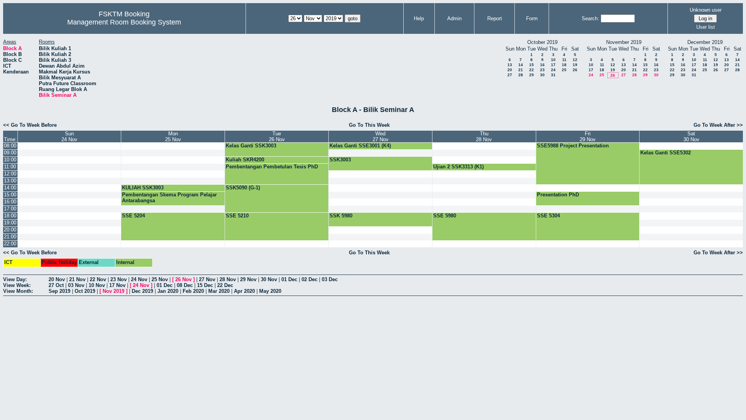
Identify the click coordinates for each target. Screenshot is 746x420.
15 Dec (205, 285)
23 (542, 70)
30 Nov (269, 279)
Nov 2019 (113, 291)
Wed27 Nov (381, 136)
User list (705, 27)
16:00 (10, 202)
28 (520, 75)
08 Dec (185, 285)
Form (532, 18)
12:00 (10, 174)
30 (542, 75)
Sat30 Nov (691, 136)
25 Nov (160, 279)
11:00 (10, 167)
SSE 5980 (444, 216)
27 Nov (207, 279)
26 (575, 70)
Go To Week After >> (718, 125)
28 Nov (228, 279)
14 (520, 65)
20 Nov (57, 279)
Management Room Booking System (124, 22)
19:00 (10, 223)
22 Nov (98, 279)
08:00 (10, 146)
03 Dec (330, 279)
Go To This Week (369, 125)
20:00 (10, 230)
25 (564, 70)
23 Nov (118, 279)
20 (509, 70)
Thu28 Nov (484, 136)
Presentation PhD (558, 195)
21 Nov (77, 279)
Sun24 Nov (69, 136)
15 (531, 65)
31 (553, 75)
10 (553, 60)
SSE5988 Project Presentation (573, 146)
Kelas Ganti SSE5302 (665, 153)
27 (509, 75)
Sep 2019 (59, 291)
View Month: (18, 291)
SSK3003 (340, 160)
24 (553, 70)
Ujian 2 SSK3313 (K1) (458, 167)
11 (564, 60)
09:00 (10, 153)
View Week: (17, 285)
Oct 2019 (85, 291)
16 (542, 65)
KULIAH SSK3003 (143, 188)
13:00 (10, 181)
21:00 (10, 237)
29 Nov (248, 279)
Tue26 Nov (277, 136)
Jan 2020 (167, 291)
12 (575, 60)
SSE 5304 (548, 216)
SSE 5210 (237, 216)
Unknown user (706, 10)
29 (531, 75)
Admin (454, 18)
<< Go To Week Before (30, 125)
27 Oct (56, 285)
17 (553, 65)
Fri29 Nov (588, 136)
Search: (590, 18)
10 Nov (97, 285)
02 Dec (309, 279)
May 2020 (270, 291)
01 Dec (289, 279)
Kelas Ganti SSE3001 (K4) (360, 146)
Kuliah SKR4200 (245, 160)
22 (531, 70)
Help (419, 18)
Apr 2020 (244, 291)
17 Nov (117, 285)
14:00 (10, 188)
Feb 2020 (193, 291)
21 (520, 70)
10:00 (10, 160)
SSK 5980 (340, 216)
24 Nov (139, 279)
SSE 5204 (133, 216)
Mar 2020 (219, 291)
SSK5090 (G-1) (243, 188)
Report (494, 18)
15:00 (10, 195)
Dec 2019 (142, 291)
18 (564, 65)
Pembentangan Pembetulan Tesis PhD (272, 167)
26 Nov (183, 279)
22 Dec (225, 285)
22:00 (10, 244)
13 (509, 65)
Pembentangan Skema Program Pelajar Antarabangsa (169, 197)
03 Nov (76, 285)
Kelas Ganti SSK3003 (251, 146)
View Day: (15, 279)
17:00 (10, 209)
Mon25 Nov (173, 136)
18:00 (10, 216)
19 (575, 65)
